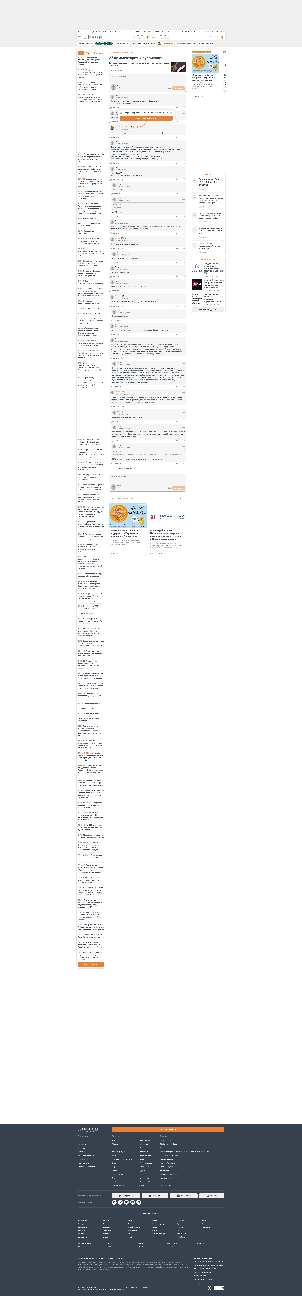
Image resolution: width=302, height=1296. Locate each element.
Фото (141, 1186)
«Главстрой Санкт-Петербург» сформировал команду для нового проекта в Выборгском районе (167, 534)
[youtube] (132, 1202)
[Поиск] (211, 37)
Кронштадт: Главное (168, 1174)
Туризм (142, 1171)
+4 (177, 277)
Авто (114, 1140)
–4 (184, 334)
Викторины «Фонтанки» (122, 1159)
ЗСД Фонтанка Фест (186, 32)
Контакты (82, 1144)
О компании (83, 1159)
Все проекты (165, 1186)
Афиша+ (115, 1144)
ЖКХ (114, 1182)
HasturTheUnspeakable (122, 127)
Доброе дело (117, 1174)
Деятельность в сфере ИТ (201, 1276)
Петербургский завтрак (207, 32)
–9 (184, 422)
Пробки (151, 37)
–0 (184, 108)
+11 (177, 320)
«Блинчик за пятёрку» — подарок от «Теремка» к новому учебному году (125, 533)
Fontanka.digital (166, 1167)
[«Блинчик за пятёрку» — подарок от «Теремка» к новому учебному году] (128, 515)
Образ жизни (144, 1140)
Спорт (141, 1159)
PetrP (119, 411)
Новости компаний (121, 498)
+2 (177, 122)
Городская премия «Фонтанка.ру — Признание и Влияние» (184, 1152)
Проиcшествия (145, 1155)
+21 (177, 406)
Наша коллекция (167, 1159)
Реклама (81, 1152)
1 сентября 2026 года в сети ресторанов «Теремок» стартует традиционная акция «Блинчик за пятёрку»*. (125, 542)
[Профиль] (222, 37)
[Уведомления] (217, 37)
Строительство (145, 1163)
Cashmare (118, 296)
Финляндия (144, 1178)
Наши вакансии (84, 1163)
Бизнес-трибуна (118, 1152)
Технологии (144, 1167)
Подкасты (143, 1152)
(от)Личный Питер (100, 32)
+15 (177, 358)
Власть (115, 1163)
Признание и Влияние (154, 32)
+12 (177, 291)
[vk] (126, 1202)
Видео (114, 1155)
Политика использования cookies (204, 1269)
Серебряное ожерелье (132, 32)
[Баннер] (104, 44)
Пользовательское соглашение (203, 1258)
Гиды (114, 1167)
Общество (143, 1144)
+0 (177, 163)
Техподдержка (84, 1148)
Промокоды (207, 259)
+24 (177, 306)
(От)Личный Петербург (169, 1155)
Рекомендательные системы (202, 1272)
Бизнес (115, 1148)
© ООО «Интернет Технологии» (137, 1287)
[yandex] (138, 1202)
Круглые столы (166, 1178)
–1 (184, 137)
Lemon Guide (171, 32)
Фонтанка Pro (166, 1140)
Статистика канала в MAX (89, 1167)
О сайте (81, 1140)
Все (81, 53)
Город (114, 1171)
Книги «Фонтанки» (168, 1163)
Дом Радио (164, 1171)
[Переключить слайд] (224, 63)
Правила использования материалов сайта (208, 1265)
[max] (114, 1202)
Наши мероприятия (86, 1155)
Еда (113, 1178)
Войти (119, 88)
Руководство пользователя (202, 1279)
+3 (177, 180)
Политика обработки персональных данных (208, 1261)
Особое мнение (145, 1148)
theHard (117, 238)
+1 (177, 108)
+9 (177, 386)
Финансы (143, 1174)
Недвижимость (118, 1186)
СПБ (87, 53)
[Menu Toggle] (79, 37)
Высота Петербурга (168, 1182)
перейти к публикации (123, 53)
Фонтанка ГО (115, 32)
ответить (115, 108)
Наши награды (198, 1283)
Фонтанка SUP (84, 32)
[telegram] (120, 1202)
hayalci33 (118, 391)
